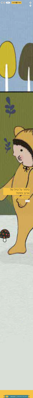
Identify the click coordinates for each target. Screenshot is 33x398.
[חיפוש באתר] (30, 5)
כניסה (8, 2)
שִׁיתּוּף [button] (27, 200)
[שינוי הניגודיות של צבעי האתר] (2, 3)
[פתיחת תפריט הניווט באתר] (30, 3)
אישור (7, 396)
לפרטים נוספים (12, 396)
